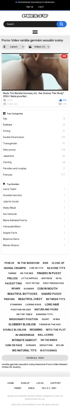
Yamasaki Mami (34, 226)
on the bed (26, 273)
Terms (17, 388)
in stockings (48, 350)
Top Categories (15, 113)
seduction (45, 345)
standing (16, 304)
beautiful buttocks (22, 293)
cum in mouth (47, 288)
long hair (52, 304)
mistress (46, 278)
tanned (12, 273)
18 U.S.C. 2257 (48, 388)
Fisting (34, 131)
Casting (34, 162)
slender (29, 288)
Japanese (34, 156)
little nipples (29, 278)
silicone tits (56, 268)
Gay (34, 118)
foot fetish (32, 283)
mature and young (46, 309)
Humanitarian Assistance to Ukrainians (36, 2)
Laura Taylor (34, 189)
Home (10, 383)
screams (31, 345)
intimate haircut (24, 340)
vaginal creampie (15, 268)
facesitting (13, 283)
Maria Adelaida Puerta (34, 220)
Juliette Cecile (34, 201)
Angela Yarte (34, 232)
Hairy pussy (34, 149)
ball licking (46, 334)
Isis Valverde (34, 214)
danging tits (44, 314)
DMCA (31, 388)
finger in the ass (50, 324)
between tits (55, 299)
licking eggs (33, 304)
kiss (45, 263)
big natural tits (24, 350)
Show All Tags (35, 358)
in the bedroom (28, 263)
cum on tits (36, 268)
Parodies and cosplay (34, 168)
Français (34, 174)
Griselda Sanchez (34, 195)
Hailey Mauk (34, 207)
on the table (24, 314)
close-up (58, 263)
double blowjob (14, 329)
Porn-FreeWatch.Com (31, 404)
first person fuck (53, 283)
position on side (21, 309)
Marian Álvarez (34, 245)
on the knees (48, 340)
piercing (9, 299)
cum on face (13, 345)
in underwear (24, 335)
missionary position (23, 319)
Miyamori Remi (34, 239)
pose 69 (9, 263)
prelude (12, 278)
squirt (45, 319)
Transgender (34, 143)
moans (16, 288)
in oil (59, 278)
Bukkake (34, 124)
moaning (36, 329)
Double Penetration (34, 137)
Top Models (13, 184)
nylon (60, 345)
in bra (56, 319)
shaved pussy (51, 293)
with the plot (56, 329)
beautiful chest (30, 299)
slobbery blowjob (22, 324)
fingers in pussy (49, 273)
